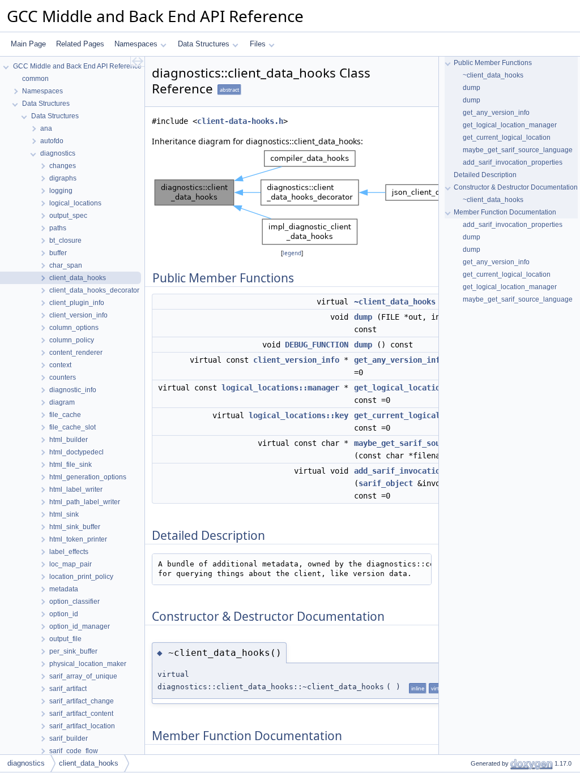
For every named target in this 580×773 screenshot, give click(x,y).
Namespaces (135, 44)
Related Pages (80, 44)
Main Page (28, 44)
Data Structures (203, 44)
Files (258, 44)
